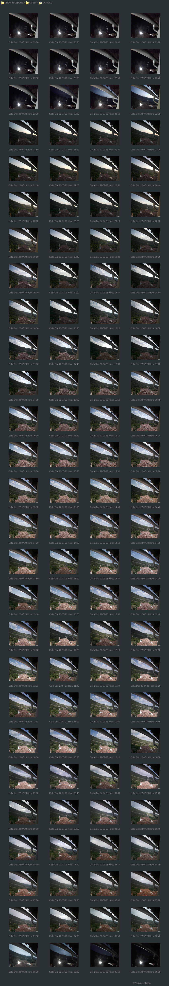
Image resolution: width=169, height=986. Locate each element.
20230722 (47, 2)
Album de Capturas (13, 2)
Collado (32, 2)
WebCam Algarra (143, 983)
